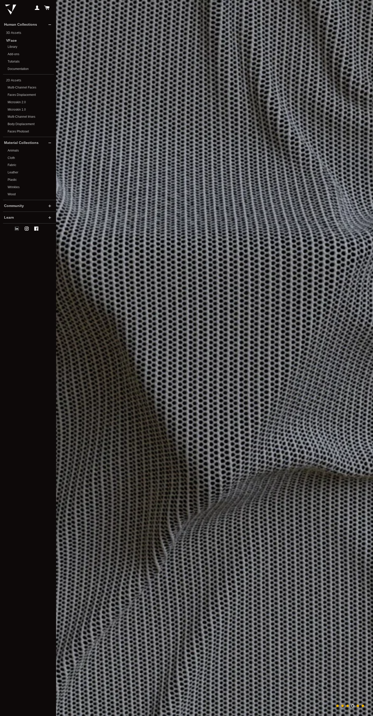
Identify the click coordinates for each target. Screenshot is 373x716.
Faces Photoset (18, 131)
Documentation (18, 69)
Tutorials (14, 61)
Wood (12, 194)
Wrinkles (14, 187)
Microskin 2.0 (17, 102)
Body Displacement (21, 124)
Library (12, 47)
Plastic (12, 180)
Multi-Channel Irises (21, 116)
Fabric (12, 165)
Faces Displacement (22, 95)
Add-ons (13, 54)
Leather (13, 172)
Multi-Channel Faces (22, 87)
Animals (13, 150)
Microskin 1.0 (17, 109)
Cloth (11, 158)
